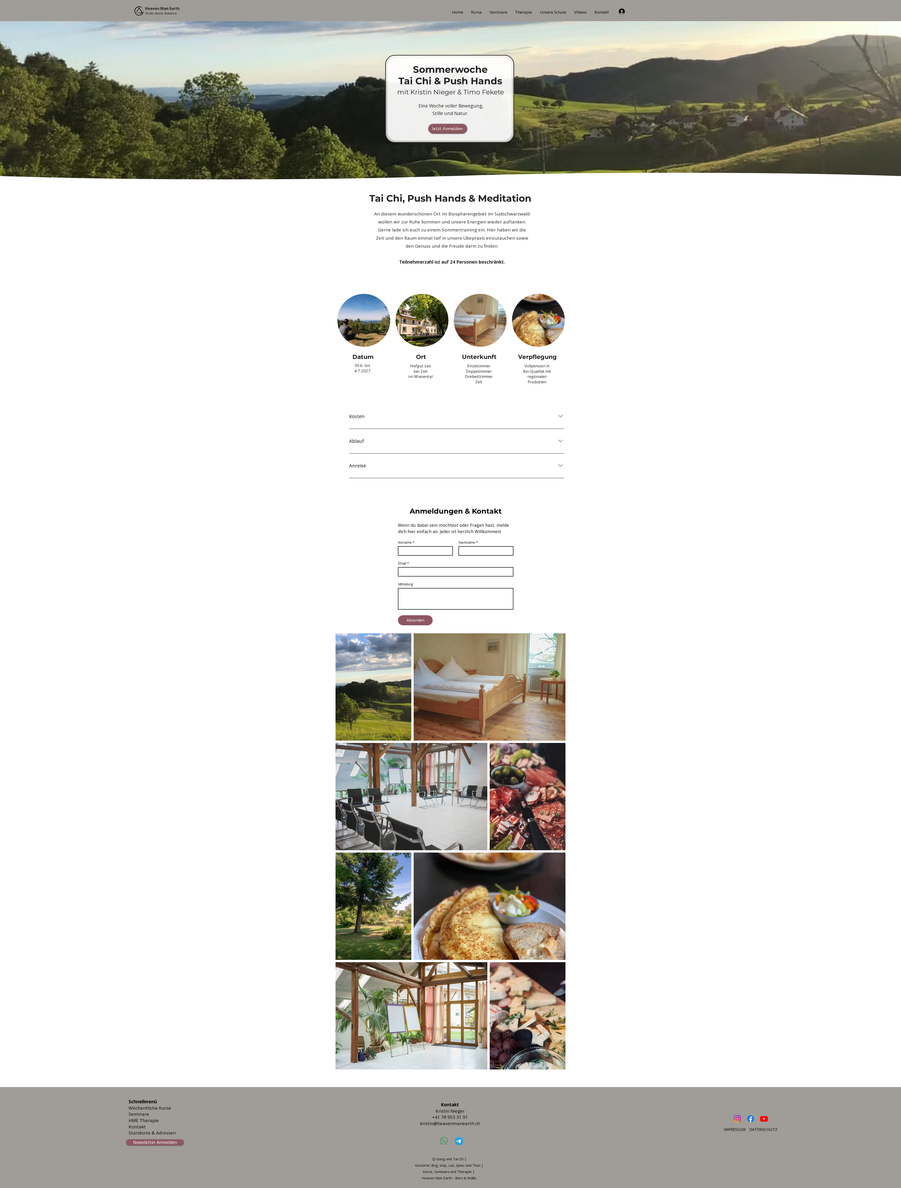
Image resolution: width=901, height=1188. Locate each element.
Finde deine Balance (161, 13)
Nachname (468, 542)
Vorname (406, 542)
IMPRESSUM (735, 1129)
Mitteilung (405, 584)
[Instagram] (737, 1118)
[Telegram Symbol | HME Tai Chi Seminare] (459, 1141)
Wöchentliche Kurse (150, 1108)
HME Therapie (144, 1120)
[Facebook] (750, 1118)
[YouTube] (764, 1118)
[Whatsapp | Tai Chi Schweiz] (444, 1141)
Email (403, 563)
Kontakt (137, 1127)
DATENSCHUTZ (763, 1129)
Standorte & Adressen (152, 1133)
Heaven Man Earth (162, 8)
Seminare (139, 1114)
